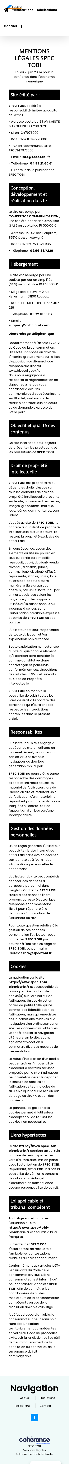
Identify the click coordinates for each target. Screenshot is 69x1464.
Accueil (25, 1398)
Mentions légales (34, 1450)
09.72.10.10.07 (41, 314)
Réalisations (22, 1406)
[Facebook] (34, 1417)
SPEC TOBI (34, 1446)
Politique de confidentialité (34, 1454)
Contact (45, 1406)
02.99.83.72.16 (41, 250)
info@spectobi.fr (36, 157)
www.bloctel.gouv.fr (24, 370)
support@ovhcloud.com (29, 325)
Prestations (47, 1398)
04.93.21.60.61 (41, 163)
